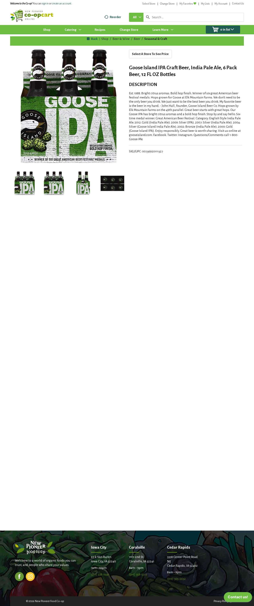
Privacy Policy (221, 601)
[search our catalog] (147, 17)
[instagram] (30, 576)
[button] (24, 183)
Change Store (167, 3)
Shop (104, 38)
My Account (221, 3)
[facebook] (19, 576)
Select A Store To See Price (150, 54)
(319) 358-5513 (138, 574)
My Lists (205, 3)
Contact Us (238, 3)
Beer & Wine (121, 38)
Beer (137, 38)
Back (94, 38)
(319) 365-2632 (176, 578)
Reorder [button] (115, 17)
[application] (238, 598)
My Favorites (186, 3)
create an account (61, 3)
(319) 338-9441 (100, 574)
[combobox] (136, 17)
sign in (45, 3)
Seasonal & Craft (155, 38)
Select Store (148, 3)
